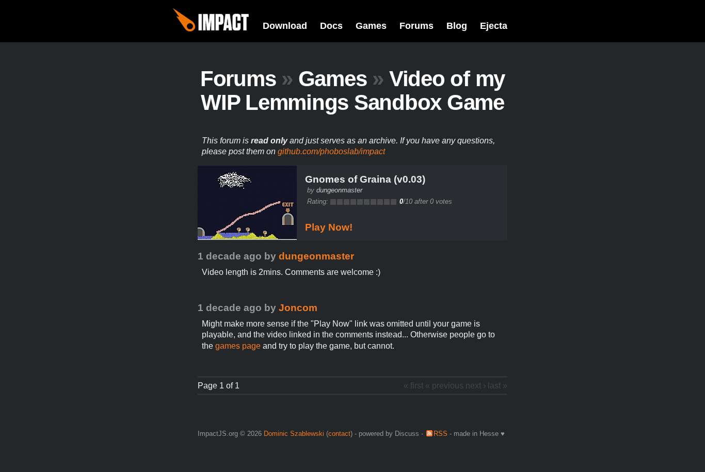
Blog (456, 26)
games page (238, 345)
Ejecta (493, 26)
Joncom (298, 307)
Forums (416, 26)
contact (339, 433)
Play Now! (328, 227)
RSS (440, 433)
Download (285, 26)
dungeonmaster (339, 190)
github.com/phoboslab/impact (331, 151)
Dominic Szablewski (294, 433)
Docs (331, 26)
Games (371, 26)
